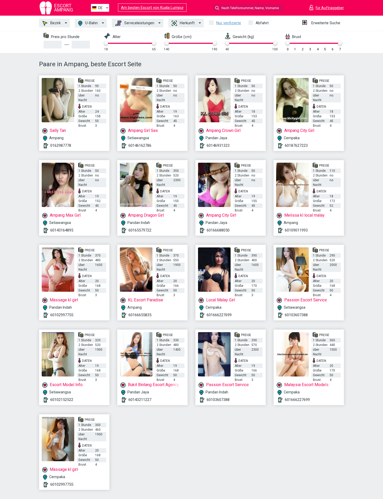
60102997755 (61, 315)
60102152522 (61, 399)
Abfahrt (262, 23)
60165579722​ (139, 230)
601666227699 (219, 315)
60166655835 (139, 315)
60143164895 (61, 230)
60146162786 (139, 145)
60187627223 (296, 145)
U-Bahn (91, 23)
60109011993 (296, 230)
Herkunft (187, 23)
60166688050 (218, 230)
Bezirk (55, 23)
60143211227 (139, 399)
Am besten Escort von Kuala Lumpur (152, 7)
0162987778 (60, 145)
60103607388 (296, 315)
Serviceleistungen (138, 23)
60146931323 (218, 145)
